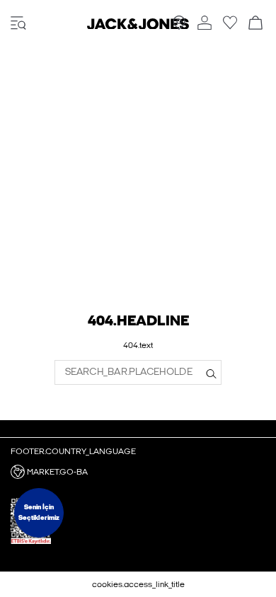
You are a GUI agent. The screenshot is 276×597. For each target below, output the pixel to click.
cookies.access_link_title (138, 584)
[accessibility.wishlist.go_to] (230, 27)
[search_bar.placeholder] (211, 372)
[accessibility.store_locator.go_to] (179, 27)
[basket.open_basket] (255, 24)
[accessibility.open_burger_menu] (18, 24)
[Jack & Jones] (138, 26)
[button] (138, 472)
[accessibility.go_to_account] (204, 24)
